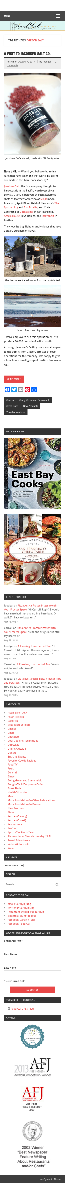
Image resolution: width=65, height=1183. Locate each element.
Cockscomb (26, 211)
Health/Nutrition (18, 792)
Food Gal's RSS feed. (22, 1008)
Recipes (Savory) (17, 816)
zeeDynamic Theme (50, 1179)
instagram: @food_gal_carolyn (26, 911)
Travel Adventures (15, 412)
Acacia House (12, 216)
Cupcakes (13, 744)
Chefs (11, 732)
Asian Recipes (16, 716)
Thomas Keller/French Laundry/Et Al (29, 836)
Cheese (12, 728)
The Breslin (31, 207)
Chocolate (14, 736)
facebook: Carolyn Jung (21, 919)
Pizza (11, 812)
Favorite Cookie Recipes (22, 760)
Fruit (11, 768)
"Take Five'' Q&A (17, 712)
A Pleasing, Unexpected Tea (34, 646)
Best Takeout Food (19, 724)
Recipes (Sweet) (17, 820)
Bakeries (13, 720)
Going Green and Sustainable (34, 400)
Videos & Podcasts (18, 844)
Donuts (12, 752)
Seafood (12, 828)
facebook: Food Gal (19, 923)
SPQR (43, 199)
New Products (30, 406)
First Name (10, 954)
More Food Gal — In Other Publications (31, 800)
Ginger (12, 776)
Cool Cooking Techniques (23, 740)
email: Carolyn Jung (19, 903)
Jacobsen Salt (12, 186)
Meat (11, 796)
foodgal (47, 61)
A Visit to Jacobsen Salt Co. (27, 53)
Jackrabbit (48, 216)
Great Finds (12, 406)
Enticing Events (17, 756)
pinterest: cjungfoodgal (22, 915)
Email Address (13, 941)
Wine (11, 848)
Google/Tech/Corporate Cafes (25, 784)
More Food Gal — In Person (24, 804)
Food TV (13, 764)
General (10, 400)
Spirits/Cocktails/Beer (21, 832)
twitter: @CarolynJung (21, 907)
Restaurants (15, 824)
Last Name (10, 967)
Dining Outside (17, 748)
